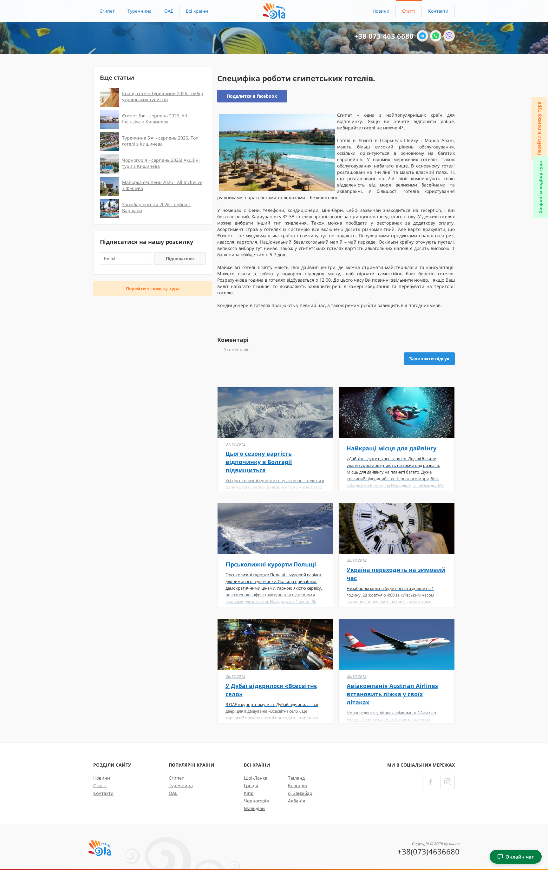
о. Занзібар (300, 793)
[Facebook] (430, 782)
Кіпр (249, 793)
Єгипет (107, 11)
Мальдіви (254, 808)
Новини (381, 11)
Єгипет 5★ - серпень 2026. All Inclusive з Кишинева (154, 119)
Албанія (296, 801)
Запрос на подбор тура (540, 187)
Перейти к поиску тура (539, 128)
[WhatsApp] (435, 36)
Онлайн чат (520, 857)
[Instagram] (447, 782)
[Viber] (449, 36)
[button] (196, 11)
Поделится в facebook (252, 96)
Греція (251, 785)
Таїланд (296, 778)
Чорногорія (256, 801)
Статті (408, 11)
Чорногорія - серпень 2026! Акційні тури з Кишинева (161, 163)
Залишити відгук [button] (429, 359)
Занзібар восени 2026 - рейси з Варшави (156, 207)
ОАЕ (168, 11)
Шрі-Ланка (255, 778)
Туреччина (139, 11)
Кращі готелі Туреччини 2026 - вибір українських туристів (162, 96)
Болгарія (297, 785)
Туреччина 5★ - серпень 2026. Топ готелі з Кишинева (160, 141)
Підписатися (180, 258)
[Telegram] (422, 36)
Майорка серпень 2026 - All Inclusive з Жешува (162, 185)
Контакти (438, 11)
